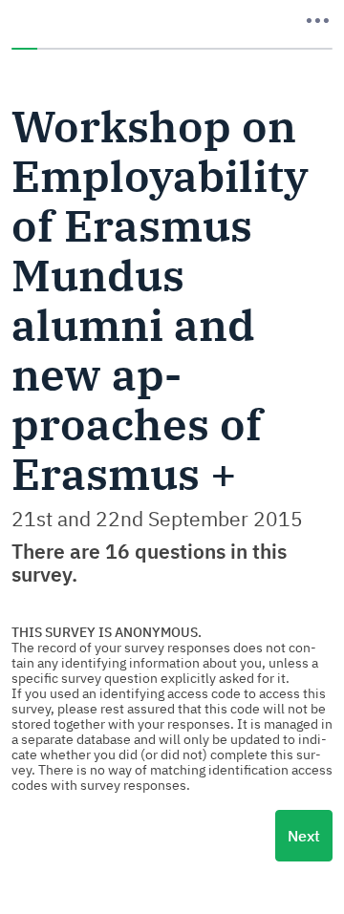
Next (304, 835)
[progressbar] (172, 48)
